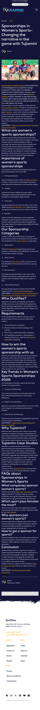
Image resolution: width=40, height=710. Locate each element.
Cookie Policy (11, 681)
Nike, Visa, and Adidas (24, 492)
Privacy (9, 671)
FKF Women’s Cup (19, 207)
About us (24, 651)
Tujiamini (9, 112)
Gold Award (12, 249)
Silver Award (16, 262)
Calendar (24, 656)
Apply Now (11, 646)
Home (23, 646)
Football (13, 512)
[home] (13, 10)
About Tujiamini (22, 241)
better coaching (31, 180)
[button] (36, 9)
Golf (5, 512)
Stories (9, 656)
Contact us (11, 651)
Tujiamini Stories (19, 468)
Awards (9, 661)
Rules (23, 661)
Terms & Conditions (14, 676)
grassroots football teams (23, 291)
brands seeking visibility (9, 108)
